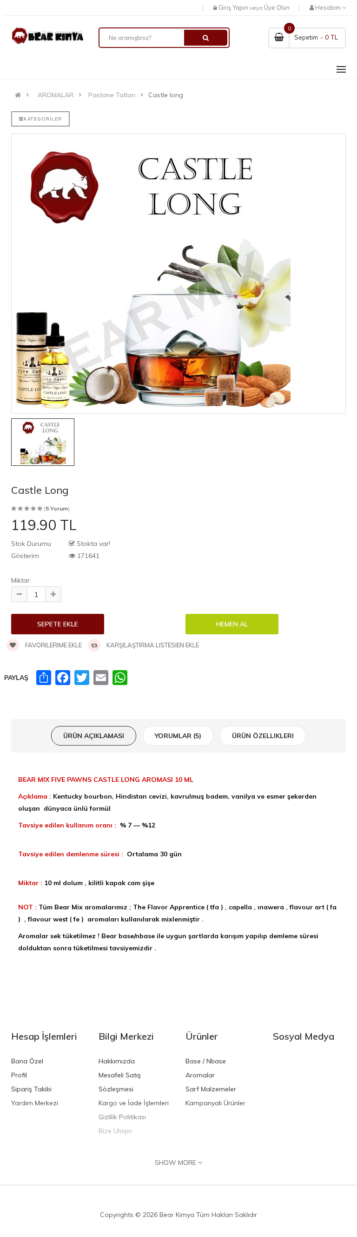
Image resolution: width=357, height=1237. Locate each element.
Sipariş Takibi (31, 1089)
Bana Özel (27, 1061)
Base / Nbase (205, 1061)
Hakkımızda (117, 1061)
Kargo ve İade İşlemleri (134, 1103)
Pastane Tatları (111, 95)
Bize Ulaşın (115, 1131)
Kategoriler (43, 119)
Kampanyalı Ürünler (215, 1103)
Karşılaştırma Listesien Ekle (152, 645)
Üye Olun (277, 7)
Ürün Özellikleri (263, 736)
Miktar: (21, 580)
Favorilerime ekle (53, 645)
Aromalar (200, 1075)
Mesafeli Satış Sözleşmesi (120, 1082)
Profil (19, 1075)
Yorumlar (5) (178, 736)
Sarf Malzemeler (210, 1089)
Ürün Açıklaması (93, 736)
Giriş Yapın (233, 7)
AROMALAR (55, 95)
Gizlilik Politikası (122, 1117)
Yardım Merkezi (34, 1103)
